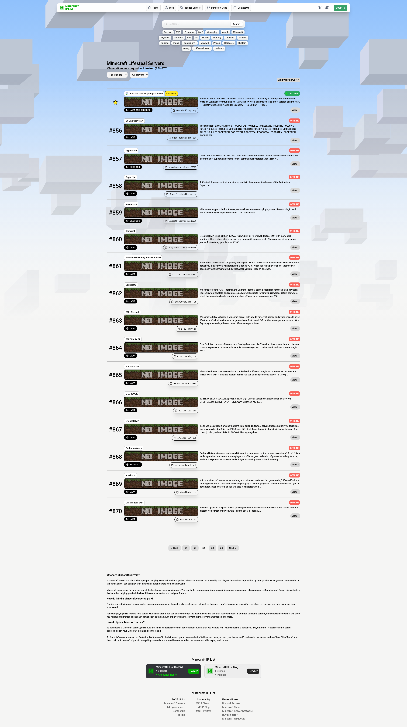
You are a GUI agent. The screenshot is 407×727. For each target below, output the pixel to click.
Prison (216, 43)
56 (186, 548)
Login (339, 7)
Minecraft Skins (219, 8)
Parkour (243, 37)
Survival (168, 32)
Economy (189, 32)
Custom (242, 43)
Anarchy (217, 37)
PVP (178, 32)
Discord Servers (231, 703)
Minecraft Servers (174, 703)
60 (221, 548)
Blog (171, 8)
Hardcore (229, 43)
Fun (196, 37)
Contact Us (243, 8)
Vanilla (225, 32)
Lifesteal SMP (202, 48)
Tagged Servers (192, 8)
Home (155, 8)
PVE (189, 37)
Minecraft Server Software (237, 711)
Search (236, 24)
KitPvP (205, 37)
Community (189, 43)
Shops (176, 43)
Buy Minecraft (230, 714)
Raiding (165, 43)
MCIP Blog (204, 707)
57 (194, 548)
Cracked (230, 37)
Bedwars (219, 48)
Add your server (176, 707)
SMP (200, 32)
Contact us (179, 711)
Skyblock (165, 37)
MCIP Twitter (203, 711)
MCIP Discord (203, 703)
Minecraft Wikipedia (233, 718)
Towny (186, 48)
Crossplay (212, 32)
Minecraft (238, 32)
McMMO (205, 43)
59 (212, 548)
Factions (178, 37)
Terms (181, 714)
